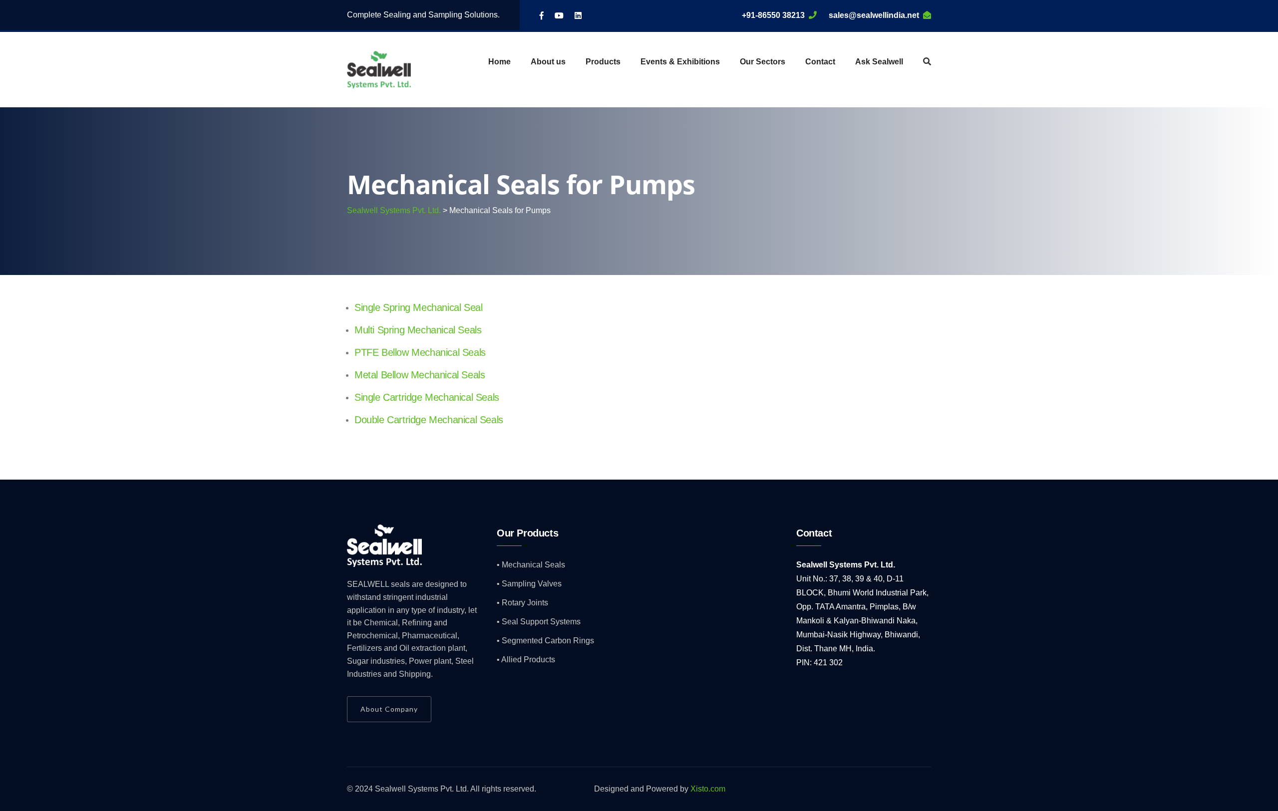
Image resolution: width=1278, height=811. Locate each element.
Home (499, 61)
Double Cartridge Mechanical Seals (428, 419)
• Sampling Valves (529, 583)
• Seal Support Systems (539, 621)
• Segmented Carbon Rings (545, 640)
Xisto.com (707, 789)
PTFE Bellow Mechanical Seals (420, 352)
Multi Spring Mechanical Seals (417, 329)
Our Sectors (762, 61)
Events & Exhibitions (680, 61)
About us (548, 61)
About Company (389, 709)
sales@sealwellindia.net (874, 15)
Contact (820, 61)
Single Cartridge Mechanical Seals (426, 397)
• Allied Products (526, 659)
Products (603, 61)
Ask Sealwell (879, 61)
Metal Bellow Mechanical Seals (419, 374)
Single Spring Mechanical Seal (418, 307)
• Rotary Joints (522, 602)
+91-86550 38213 (773, 15)
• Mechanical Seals (531, 564)
